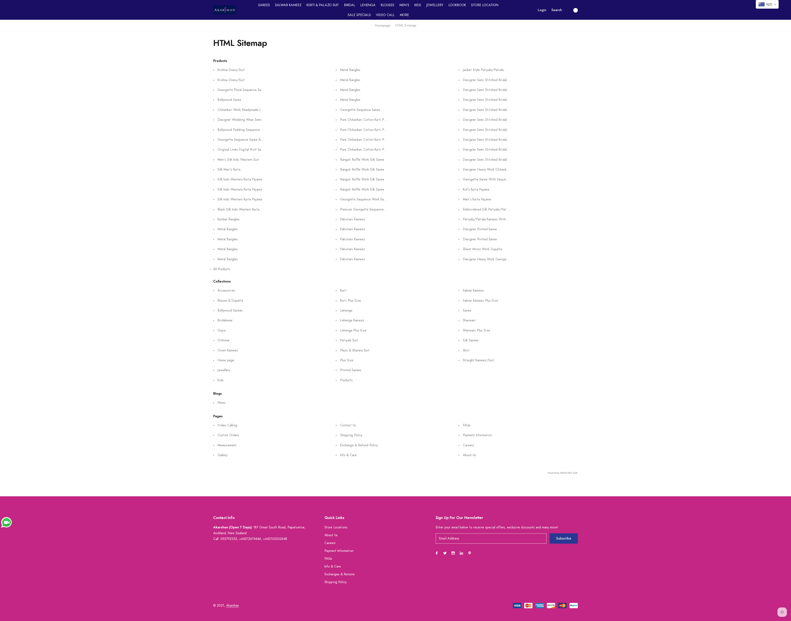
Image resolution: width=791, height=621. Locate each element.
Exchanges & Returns (339, 574)
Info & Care (348, 455)
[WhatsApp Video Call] (6, 522)
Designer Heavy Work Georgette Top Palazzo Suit (499, 259)
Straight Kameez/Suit (478, 360)
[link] (437, 553)
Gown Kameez (228, 350)
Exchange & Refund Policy (359, 445)
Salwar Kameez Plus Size (480, 300)
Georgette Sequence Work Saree (364, 199)
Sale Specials (359, 15)
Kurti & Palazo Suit (323, 5)
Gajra (222, 330)
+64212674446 (250, 539)
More (404, 15)
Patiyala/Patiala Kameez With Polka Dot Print (496, 219)
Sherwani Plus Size (476, 330)
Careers (468, 445)
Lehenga (368, 5)
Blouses (387, 5)
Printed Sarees (350, 370)
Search (556, 10)
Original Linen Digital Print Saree (242, 149)
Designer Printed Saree (480, 229)
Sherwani (469, 320)
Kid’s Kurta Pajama (476, 189)
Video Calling (227, 425)
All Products (221, 269)
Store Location (484, 5)
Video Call (385, 15)
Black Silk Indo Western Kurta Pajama (244, 209)
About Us (469, 455)
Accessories (226, 290)
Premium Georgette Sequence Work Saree (370, 209)
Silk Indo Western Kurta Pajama (240, 179)
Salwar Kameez (288, 5)
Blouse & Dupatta (230, 300)
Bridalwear (225, 320)
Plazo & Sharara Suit (355, 350)
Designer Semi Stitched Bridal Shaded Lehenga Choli (501, 80)
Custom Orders (228, 435)
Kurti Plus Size (350, 300)
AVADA (563, 473)
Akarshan (232, 605)
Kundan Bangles (229, 219)
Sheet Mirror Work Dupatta (482, 249)
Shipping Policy (351, 435)
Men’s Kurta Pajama (477, 199)
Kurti (343, 290)
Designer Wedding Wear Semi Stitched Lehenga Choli (257, 119)
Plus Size (346, 360)
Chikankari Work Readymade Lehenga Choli (249, 110)
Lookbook (457, 5)
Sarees (264, 5)
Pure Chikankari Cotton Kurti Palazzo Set (369, 119)
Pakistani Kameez (352, 219)
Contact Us (348, 425)
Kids (417, 5)
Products (346, 380)
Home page (226, 360)
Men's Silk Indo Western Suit (238, 159)
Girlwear (224, 340)
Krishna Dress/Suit (231, 70)
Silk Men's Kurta (229, 169)
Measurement (227, 445)
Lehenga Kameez (352, 320)
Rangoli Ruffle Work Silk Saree (362, 159)
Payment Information (477, 435)
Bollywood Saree (229, 99)
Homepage (382, 25)
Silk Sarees (471, 340)
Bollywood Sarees (230, 310)
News (222, 402)
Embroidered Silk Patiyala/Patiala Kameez (493, 209)
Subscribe (563, 538)
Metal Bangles (228, 229)
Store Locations (335, 527)
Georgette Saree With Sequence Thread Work (496, 179)
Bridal (349, 5)
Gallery (222, 455)
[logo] (224, 10)
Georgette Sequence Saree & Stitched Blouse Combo (257, 139)
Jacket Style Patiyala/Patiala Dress (488, 70)
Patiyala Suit (349, 340)
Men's (404, 5)
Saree (467, 310)
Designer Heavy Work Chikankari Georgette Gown (499, 169)
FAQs (466, 425)
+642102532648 (275, 539)
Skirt (466, 350)
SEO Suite (573, 473)
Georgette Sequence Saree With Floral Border (373, 110)
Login (542, 10)
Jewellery (434, 5)
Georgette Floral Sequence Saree (242, 90)
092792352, (229, 539)
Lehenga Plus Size (353, 330)
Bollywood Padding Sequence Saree (243, 129)
